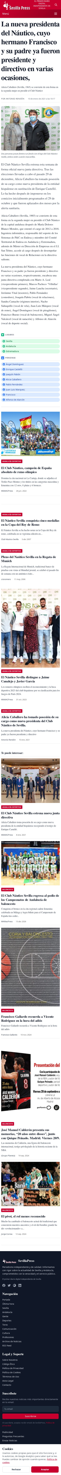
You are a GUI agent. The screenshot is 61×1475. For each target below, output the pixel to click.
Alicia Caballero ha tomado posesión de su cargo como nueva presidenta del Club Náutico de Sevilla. (29, 721)
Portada (6, 1299)
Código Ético (8, 1364)
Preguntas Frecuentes (13, 1436)
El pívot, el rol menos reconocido (23, 1216)
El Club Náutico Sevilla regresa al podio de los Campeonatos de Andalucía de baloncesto (30, 899)
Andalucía (7, 1312)
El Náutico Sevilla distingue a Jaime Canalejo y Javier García (25, 679)
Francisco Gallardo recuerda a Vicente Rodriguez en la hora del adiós (27, 1018)
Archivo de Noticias (11, 1341)
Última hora (8, 1303)
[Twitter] (9, 1285)
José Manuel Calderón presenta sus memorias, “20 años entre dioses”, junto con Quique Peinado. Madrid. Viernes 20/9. (30, 1133)
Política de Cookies (11, 1372)
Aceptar (45, 1469)
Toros (5, 1324)
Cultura (6, 1333)
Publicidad (7, 1432)
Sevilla (5, 1308)
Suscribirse (30, 1416)
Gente (5, 1316)
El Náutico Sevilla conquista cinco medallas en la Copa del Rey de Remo (30, 522)
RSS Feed (6, 1345)
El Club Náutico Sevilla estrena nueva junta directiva (30, 815)
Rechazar (16, 1469)
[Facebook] (3, 1285)
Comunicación (9, 1328)
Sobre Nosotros (10, 1359)
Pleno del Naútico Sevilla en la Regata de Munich (28, 558)
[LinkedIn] (19, 1285)
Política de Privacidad (13, 1368)
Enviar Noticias (9, 1440)
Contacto (6, 1384)
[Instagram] (14, 1285)
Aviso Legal (7, 1380)
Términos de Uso (10, 1376)
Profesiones (8, 1337)
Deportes (6, 1320)
